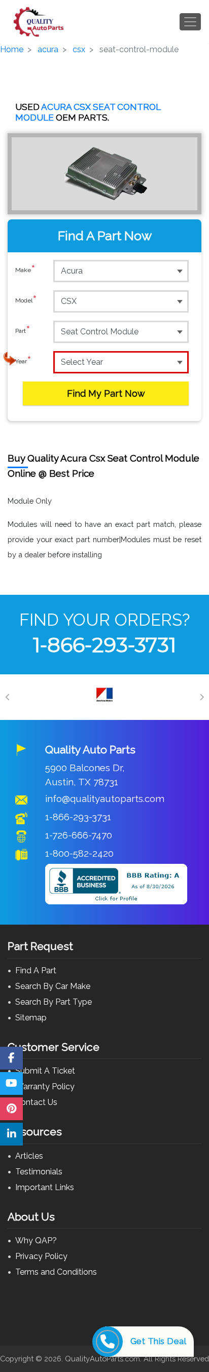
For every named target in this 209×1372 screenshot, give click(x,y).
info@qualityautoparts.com (104, 798)
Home (11, 49)
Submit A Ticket (45, 1071)
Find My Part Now (106, 393)
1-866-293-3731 (104, 644)
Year (23, 361)
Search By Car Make (52, 986)
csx (79, 49)
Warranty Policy (45, 1086)
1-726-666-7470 (78, 835)
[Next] (201, 697)
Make (25, 270)
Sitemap (31, 1017)
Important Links (44, 1187)
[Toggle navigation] (190, 21)
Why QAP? (36, 1240)
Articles (29, 1156)
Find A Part (35, 970)
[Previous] (8, 697)
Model (26, 300)
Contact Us (36, 1102)
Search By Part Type (53, 1002)
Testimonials (38, 1171)
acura (48, 49)
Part (22, 331)
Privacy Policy (41, 1256)
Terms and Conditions (56, 1272)
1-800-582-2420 (79, 853)
